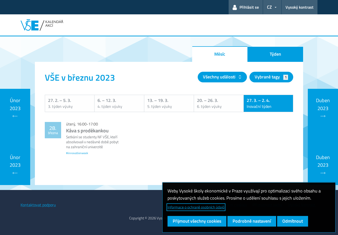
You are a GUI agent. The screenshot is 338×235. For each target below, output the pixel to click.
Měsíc (219, 54)
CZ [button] (269, 7)
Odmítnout (292, 221)
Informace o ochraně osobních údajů (196, 207)
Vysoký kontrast (300, 7)
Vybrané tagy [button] (271, 76)
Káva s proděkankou (87, 130)
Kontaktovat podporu (38, 205)
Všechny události (219, 76)
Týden (275, 54)
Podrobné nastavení (252, 221)
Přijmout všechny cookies (197, 221)
